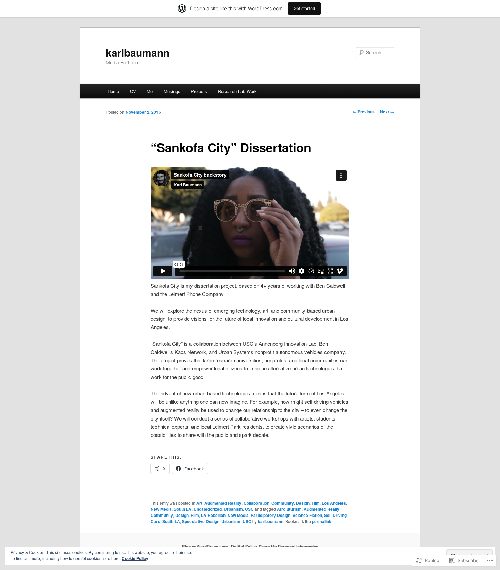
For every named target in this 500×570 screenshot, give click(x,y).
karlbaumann (137, 52)
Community (282, 503)
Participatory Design (270, 515)
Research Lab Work (237, 91)
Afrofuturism (289, 509)
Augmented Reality (222, 503)
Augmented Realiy (321, 509)
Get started (304, 8)
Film (316, 503)
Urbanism (233, 509)
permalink (321, 521)
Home (113, 91)
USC (249, 509)
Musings (172, 91)
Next (387, 112)
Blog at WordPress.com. (205, 546)
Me (150, 91)
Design (303, 503)
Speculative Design (200, 521)
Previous (363, 112)
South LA (182, 509)
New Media (161, 509)
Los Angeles (334, 503)
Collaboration (256, 503)
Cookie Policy (135, 558)
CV (133, 91)
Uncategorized (208, 509)
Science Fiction (307, 515)
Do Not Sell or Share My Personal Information (274, 546)
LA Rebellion (213, 515)
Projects (199, 91)
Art (199, 503)
